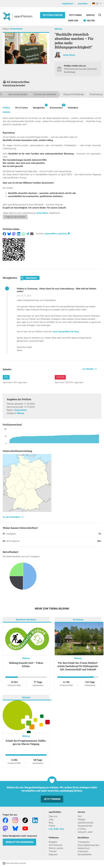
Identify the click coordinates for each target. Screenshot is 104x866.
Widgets (81, 819)
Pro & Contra (21, 107)
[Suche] (99, 14)
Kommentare (56, 106)
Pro (6, 377)
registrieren (67, 3)
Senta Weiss (69, 55)
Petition (6, 107)
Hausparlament (85, 825)
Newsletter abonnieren (19, 842)
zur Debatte (88, 369)
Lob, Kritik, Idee (56, 829)
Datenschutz (84, 848)
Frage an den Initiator (15, 217)
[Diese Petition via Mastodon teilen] (14, 233)
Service (90, 15)
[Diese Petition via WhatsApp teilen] (23, 233)
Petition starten (52, 15)
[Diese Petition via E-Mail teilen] (32, 233)
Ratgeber (53, 842)
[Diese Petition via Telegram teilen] (27, 233)
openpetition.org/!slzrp (56, 233)
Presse (52, 825)
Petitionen (75, 15)
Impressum (83, 851)
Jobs (51, 819)
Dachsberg (78, 619)
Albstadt (26, 697)
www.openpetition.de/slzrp (66, 331)
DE (97, 3)
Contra (60, 377)
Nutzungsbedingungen (88, 845)
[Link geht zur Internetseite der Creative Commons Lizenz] (4, 863)
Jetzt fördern (52, 799)
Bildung (58, 29)
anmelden (83, 3)
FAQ (80, 816)
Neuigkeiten (39, 106)
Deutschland (16, 28)
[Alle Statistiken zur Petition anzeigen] (27, 511)
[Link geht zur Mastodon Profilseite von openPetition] (5, 828)
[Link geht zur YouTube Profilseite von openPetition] (25, 828)
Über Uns (73, 20)
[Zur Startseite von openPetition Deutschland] (18, 16)
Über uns (53, 816)
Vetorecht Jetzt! (85, 832)
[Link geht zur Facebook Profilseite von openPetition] (5, 820)
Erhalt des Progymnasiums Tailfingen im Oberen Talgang (26, 742)
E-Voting (82, 829)
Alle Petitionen (55, 845)
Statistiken (73, 107)
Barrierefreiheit (85, 854)
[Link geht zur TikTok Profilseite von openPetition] (25, 820)
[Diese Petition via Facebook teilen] (4, 233)
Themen (53, 851)
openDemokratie (85, 822)
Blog (51, 822)
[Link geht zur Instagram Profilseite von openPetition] (15, 820)
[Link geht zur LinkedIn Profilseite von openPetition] (35, 820)
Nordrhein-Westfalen (26, 619)
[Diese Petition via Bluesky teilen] (9, 233)
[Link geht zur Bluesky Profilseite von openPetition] (15, 828)
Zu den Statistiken (12, 517)
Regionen (53, 854)
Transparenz (84, 842)
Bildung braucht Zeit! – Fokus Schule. (26, 664)
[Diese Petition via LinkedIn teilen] (18, 233)
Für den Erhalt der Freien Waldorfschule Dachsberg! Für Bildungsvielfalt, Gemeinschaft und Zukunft (78, 666)
